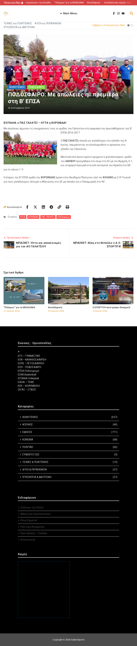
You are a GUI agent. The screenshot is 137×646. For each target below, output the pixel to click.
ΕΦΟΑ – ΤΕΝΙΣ (26, 382)
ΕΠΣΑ (23, 217)
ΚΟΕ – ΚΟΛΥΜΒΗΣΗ (29, 385)
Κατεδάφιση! (55, 307)
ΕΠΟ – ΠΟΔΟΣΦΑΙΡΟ (29, 367)
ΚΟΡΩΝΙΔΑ (33, 217)
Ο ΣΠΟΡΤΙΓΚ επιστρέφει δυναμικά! (111, 307)
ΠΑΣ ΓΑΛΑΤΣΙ (48, 217)
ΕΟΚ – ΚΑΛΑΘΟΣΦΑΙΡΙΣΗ (32, 359)
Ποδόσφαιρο (63, 217)
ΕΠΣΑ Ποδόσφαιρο (28, 370)
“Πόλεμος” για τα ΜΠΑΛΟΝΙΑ (19, 307)
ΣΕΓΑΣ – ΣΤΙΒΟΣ (27, 389)
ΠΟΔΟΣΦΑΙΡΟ (36, 87)
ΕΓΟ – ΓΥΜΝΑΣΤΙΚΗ (29, 355)
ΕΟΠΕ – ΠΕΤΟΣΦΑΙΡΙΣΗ (31, 363)
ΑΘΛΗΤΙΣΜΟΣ (17, 87)
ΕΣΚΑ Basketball (27, 374)
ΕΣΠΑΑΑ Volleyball (28, 378)
